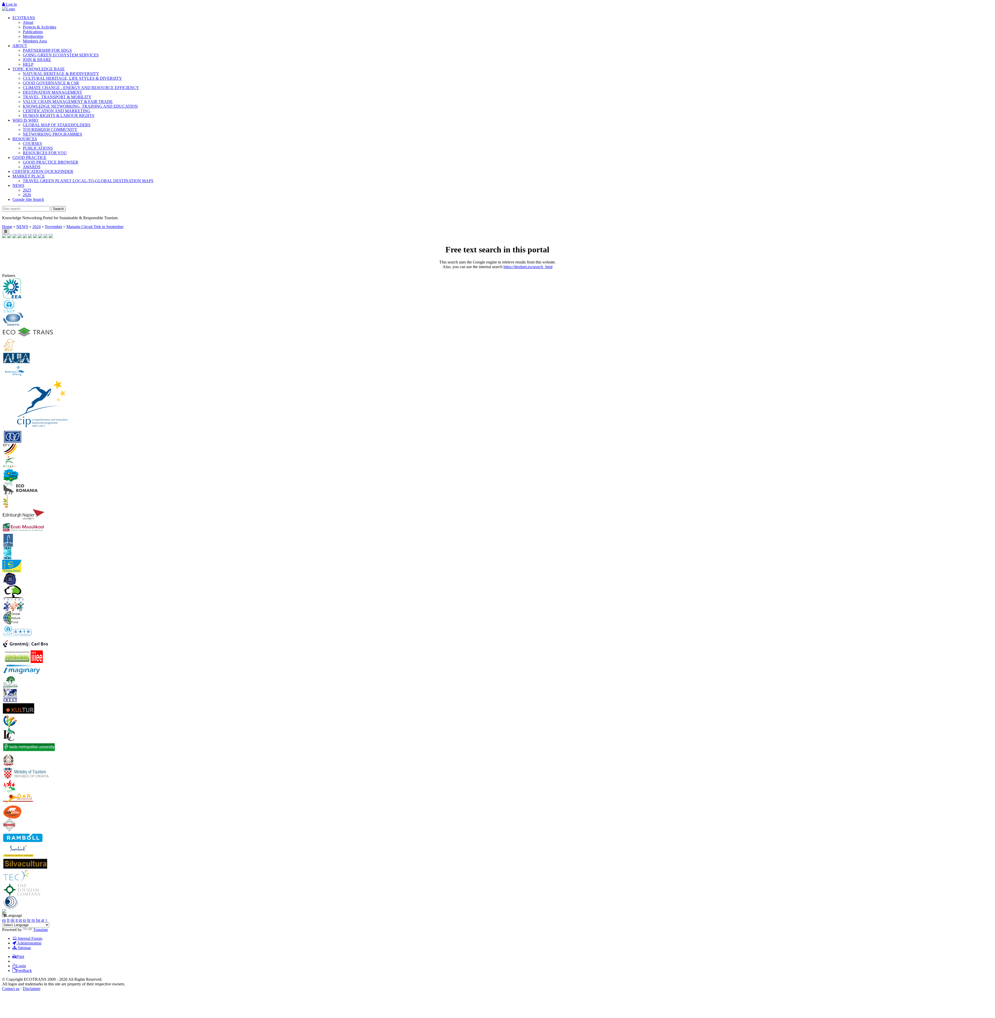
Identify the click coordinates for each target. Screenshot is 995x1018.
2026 (27, 195)
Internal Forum (29, 938)
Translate (40, 929)
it (17, 920)
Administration (28, 943)
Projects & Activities (39, 27)
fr (8, 920)
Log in (11, 4)
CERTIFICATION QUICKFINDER (42, 171)
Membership (33, 36)
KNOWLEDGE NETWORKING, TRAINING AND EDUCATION (80, 106)
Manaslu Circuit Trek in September (95, 226)
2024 (36, 226)
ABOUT (19, 45)
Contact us (10, 988)
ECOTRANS (23, 18)
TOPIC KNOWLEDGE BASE (38, 69)
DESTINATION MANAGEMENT (52, 92)
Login (21, 966)
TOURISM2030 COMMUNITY (50, 129)
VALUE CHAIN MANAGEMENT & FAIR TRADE (68, 101)
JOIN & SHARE (37, 59)
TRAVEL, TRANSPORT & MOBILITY (57, 97)
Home (7, 226)
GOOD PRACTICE (29, 157)
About (28, 22)
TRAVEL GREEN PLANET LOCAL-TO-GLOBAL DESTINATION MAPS (88, 181)
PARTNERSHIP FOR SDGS (47, 50)
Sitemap (24, 948)
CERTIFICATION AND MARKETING (56, 111)
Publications (33, 32)
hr (29, 920)
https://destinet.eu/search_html (527, 267)
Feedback (24, 970)
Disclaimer (31, 988)
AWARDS (31, 167)
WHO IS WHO (25, 120)
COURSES (32, 143)
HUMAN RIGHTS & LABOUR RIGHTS (58, 115)
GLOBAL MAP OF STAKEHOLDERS (56, 125)
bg (38, 920)
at (42, 920)
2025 (27, 190)
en (4, 920)
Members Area (35, 41)
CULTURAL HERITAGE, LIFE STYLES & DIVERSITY (72, 78)
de (13, 920)
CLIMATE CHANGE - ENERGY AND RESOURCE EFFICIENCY (81, 87)
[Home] (8, 9)
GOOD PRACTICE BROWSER (50, 162)
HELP (28, 64)
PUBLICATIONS (38, 148)
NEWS (18, 185)
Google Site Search (28, 199)
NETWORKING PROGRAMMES (52, 134)
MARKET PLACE (28, 176)
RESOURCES (24, 139)
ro (33, 920)
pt (20, 920)
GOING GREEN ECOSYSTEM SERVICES (61, 55)
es (24, 920)
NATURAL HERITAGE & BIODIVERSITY (61, 73)
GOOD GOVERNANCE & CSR (51, 83)
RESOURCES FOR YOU (45, 153)
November (53, 226)
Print (20, 956)
